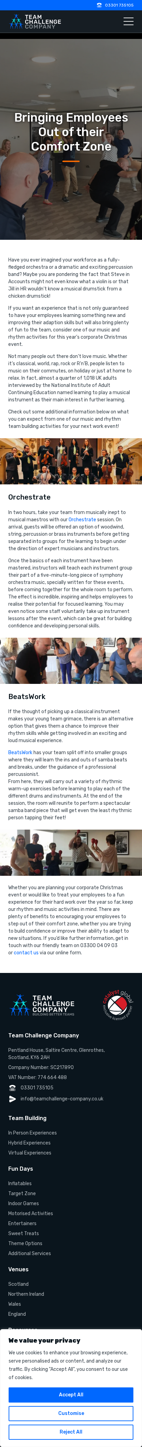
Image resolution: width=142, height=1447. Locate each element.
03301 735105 (119, 5)
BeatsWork (20, 753)
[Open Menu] (128, 21)
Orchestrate (82, 520)
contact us (26, 953)
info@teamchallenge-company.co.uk (62, 1099)
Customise (71, 1413)
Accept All (71, 1395)
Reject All (71, 1432)
